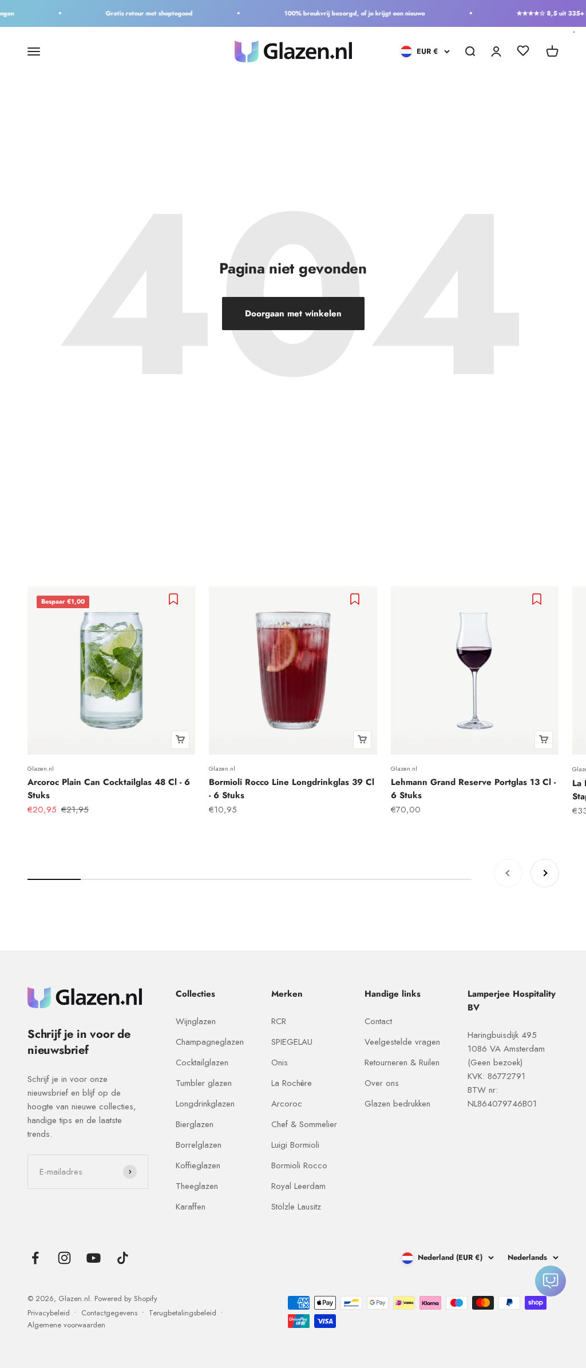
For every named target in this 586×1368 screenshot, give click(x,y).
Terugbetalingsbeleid (182, 1312)
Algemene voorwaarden (66, 1324)
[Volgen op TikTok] (122, 1258)
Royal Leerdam (298, 1186)
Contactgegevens (109, 1312)
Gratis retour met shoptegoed (140, 13)
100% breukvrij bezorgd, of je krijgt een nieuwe (346, 13)
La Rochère (291, 1083)
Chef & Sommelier (304, 1124)
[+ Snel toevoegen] (180, 740)
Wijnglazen (196, 1021)
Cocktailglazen (202, 1062)
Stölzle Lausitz (296, 1206)
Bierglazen (194, 1124)
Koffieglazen (198, 1165)
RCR (278, 1021)
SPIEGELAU (291, 1042)
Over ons (382, 1083)
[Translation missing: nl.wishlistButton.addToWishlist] (175, 599)
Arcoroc (286, 1103)
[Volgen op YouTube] (93, 1258)
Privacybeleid (48, 1312)
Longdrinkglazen (205, 1103)
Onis (279, 1062)
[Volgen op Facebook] (35, 1258)
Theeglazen (197, 1186)
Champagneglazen (210, 1042)
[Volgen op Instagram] (64, 1258)
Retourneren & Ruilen (402, 1062)
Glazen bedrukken (397, 1103)
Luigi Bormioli (295, 1145)
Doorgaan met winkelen (293, 313)
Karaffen (190, 1206)
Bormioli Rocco (299, 1165)
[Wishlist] (523, 53)
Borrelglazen (198, 1145)
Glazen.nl (40, 768)
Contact (378, 1021)
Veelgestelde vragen (402, 1042)
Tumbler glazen (204, 1083)
